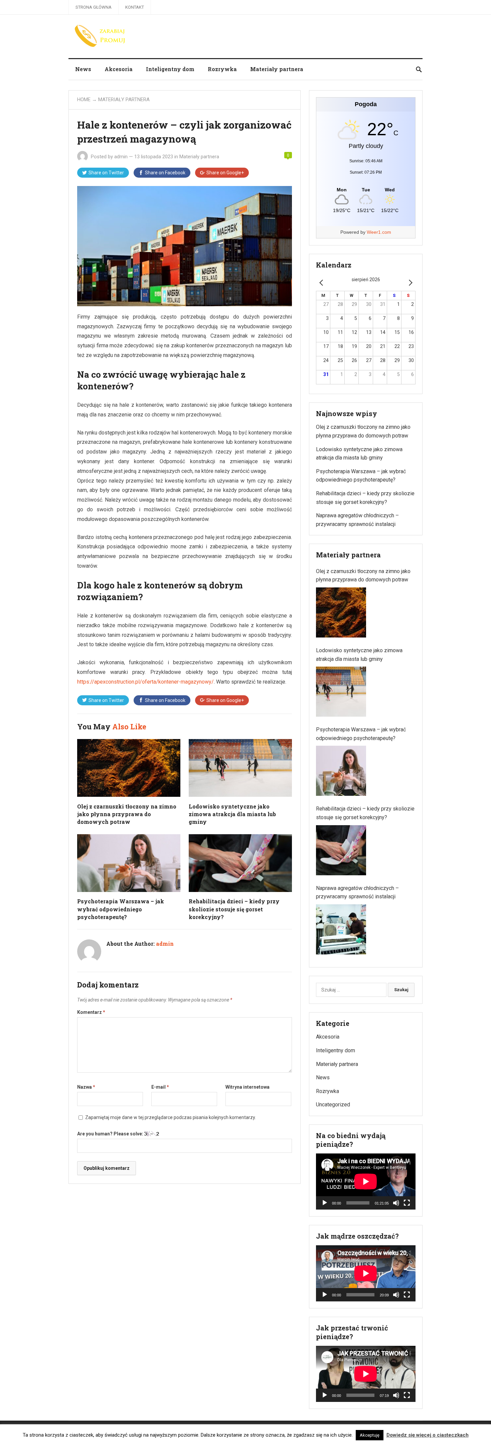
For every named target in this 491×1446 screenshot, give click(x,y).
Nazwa (86, 1087)
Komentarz (91, 1012)
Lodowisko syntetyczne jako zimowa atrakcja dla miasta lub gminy (232, 814)
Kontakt (134, 7)
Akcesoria (119, 68)
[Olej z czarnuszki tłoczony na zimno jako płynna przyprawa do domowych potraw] (341, 612)
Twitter (106, 172)
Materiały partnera (276, 68)
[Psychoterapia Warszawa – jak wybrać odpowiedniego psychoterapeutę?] (341, 771)
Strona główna (93, 7)
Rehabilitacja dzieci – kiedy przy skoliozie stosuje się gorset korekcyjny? (234, 909)
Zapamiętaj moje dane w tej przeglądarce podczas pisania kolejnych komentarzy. (170, 1117)
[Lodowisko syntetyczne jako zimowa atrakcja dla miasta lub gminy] (341, 692)
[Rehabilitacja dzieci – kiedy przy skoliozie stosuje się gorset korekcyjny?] (341, 850)
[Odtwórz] (324, 1203)
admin (121, 157)
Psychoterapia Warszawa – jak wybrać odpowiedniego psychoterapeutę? (120, 909)
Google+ (225, 172)
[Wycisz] (396, 1203)
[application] (366, 1181)
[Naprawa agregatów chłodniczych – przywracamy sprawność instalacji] (341, 929)
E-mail (160, 1087)
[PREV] (322, 283)
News (83, 68)
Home (84, 100)
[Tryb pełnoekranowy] (406, 1203)
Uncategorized (333, 1104)
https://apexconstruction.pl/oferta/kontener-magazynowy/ (145, 682)
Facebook (165, 172)
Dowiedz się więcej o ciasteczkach (427, 1435)
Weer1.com (379, 232)
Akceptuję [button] (369, 1435)
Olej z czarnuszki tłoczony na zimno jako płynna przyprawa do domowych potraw (126, 814)
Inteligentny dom (170, 68)
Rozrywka (222, 68)
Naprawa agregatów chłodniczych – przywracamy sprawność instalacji (357, 892)
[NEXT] (409, 283)
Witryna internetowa (247, 1087)
